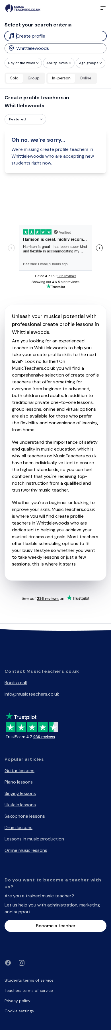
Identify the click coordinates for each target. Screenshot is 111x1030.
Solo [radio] (14, 78)
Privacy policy (17, 1000)
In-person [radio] (61, 78)
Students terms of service (29, 980)
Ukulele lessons (20, 805)
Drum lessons (18, 827)
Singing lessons (20, 793)
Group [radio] (34, 78)
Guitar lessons (19, 771)
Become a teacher (55, 926)
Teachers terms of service (29, 990)
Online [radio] (85, 78)
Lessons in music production (34, 839)
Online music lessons (26, 850)
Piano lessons (19, 782)
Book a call (16, 683)
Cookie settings (19, 1010)
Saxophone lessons (25, 816)
